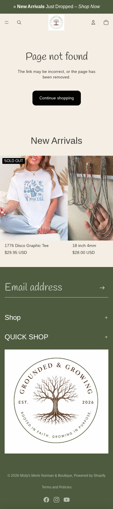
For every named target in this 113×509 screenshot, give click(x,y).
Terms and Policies (57, 487)
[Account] (93, 22)
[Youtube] (66, 499)
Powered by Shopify (89, 476)
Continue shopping (56, 98)
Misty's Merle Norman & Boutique (46, 476)
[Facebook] (46, 499)
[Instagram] (56, 499)
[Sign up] (102, 288)
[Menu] (6, 22)
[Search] (19, 22)
